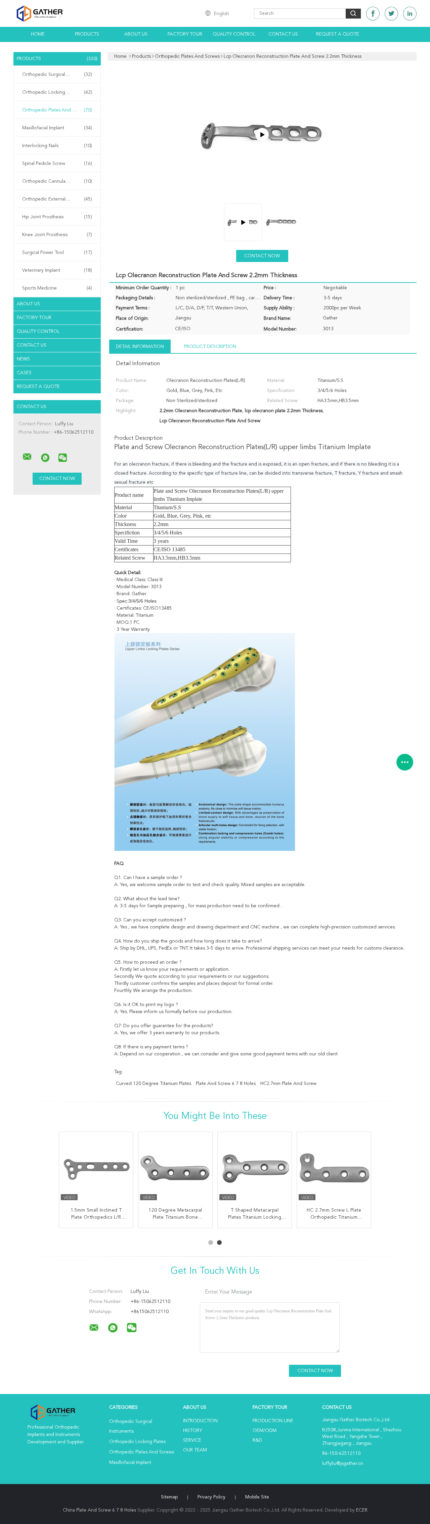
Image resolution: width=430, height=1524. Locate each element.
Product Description (210, 346)
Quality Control (234, 34)
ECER (362, 1510)
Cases (24, 373)
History (192, 1430)
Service (192, 1440)
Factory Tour (185, 34)
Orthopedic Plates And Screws (57, 110)
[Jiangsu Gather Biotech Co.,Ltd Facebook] (373, 13)
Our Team (195, 1450)
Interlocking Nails (57, 145)
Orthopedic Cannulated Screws (57, 181)
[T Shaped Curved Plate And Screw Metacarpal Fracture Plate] (334, 1169)
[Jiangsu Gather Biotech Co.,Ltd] (27, 457)
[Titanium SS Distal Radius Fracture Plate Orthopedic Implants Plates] (175, 1169)
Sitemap (169, 1497)
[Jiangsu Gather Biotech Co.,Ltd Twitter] (391, 13)
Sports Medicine (57, 288)
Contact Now (262, 256)
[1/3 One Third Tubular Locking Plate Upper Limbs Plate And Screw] (255, 1169)
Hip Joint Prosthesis (57, 217)
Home (38, 34)
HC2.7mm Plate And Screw (288, 1083)
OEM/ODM (264, 1430)
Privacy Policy (211, 1497)
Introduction (200, 1421)
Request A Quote (337, 34)
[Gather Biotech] (262, 135)
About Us (135, 34)
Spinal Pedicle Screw (57, 163)
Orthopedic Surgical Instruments (57, 74)
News (23, 359)
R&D (257, 1440)
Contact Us (283, 34)
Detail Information (140, 346)
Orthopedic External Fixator (57, 199)
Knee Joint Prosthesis (57, 234)
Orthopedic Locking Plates (57, 92)
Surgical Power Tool (57, 252)
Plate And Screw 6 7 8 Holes (226, 1083)
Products (87, 34)
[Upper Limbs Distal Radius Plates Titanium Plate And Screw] (96, 1169)
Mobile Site (257, 1497)
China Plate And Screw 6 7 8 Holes (99, 1510)
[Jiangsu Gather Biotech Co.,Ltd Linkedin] (410, 13)
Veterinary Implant (57, 270)
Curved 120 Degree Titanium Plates (153, 1083)
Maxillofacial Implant (57, 128)
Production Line (273, 1421)
